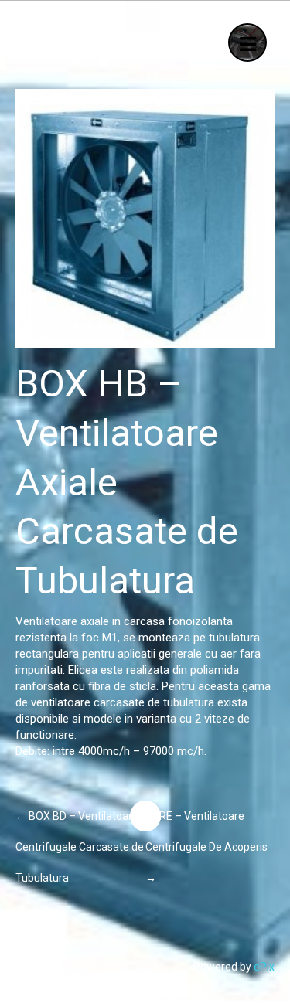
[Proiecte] (145, 816)
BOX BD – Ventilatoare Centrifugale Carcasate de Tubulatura (79, 847)
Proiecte (74, 22)
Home (29, 22)
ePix (264, 966)
